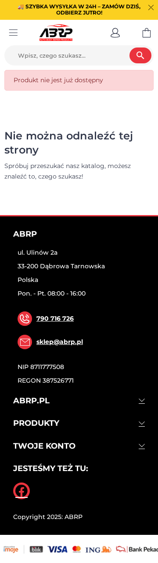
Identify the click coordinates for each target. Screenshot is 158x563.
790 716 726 (55, 318)
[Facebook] (21, 491)
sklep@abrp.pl (59, 342)
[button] (115, 33)
